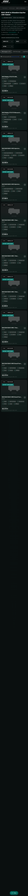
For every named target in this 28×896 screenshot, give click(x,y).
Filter (15, 893)
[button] (25, 2)
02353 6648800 (12, 32)
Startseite (4, 8)
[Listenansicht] (24, 57)
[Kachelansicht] (22, 57)
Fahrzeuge (12, 8)
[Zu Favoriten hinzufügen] (25, 77)
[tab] (6, 51)
